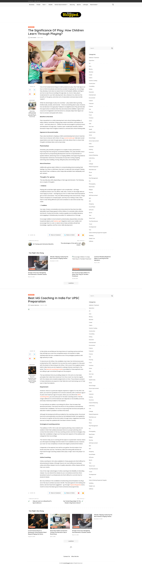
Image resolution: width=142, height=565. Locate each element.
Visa (90, 229)
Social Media (92, 207)
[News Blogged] (71, 15)
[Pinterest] (30, 94)
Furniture (91, 118)
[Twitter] (34, 90)
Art (89, 63)
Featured (91, 103)
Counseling (91, 86)
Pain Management (93, 178)
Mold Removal (92, 169)
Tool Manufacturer (93, 221)
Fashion (91, 100)
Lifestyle (91, 163)
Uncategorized (92, 227)
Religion (91, 189)
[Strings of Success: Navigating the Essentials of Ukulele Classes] (38, 263)
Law (90, 161)
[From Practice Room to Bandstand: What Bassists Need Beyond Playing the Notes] (32, 370)
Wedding (91, 235)
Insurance (91, 152)
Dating (90, 89)
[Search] (113, 4)
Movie (90, 172)
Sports (90, 212)
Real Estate (92, 186)
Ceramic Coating (93, 80)
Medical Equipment (93, 166)
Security (91, 192)
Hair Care (91, 126)
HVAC (90, 143)
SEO (90, 198)
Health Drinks (92, 132)
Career (90, 75)
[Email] (34, 94)
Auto (90, 66)
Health (90, 129)
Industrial (91, 146)
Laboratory (92, 158)
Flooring (91, 112)
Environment (92, 98)
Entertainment (92, 95)
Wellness (91, 241)
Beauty (90, 69)
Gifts (90, 123)
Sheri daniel (33, 37)
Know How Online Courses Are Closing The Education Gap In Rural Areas (32, 113)
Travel (90, 224)
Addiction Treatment (94, 57)
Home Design (92, 138)
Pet (90, 181)
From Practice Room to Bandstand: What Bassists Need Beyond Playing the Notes (32, 379)
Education (31, 27)
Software (91, 209)
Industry (91, 149)
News (90, 175)
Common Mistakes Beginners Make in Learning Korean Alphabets (102, 258)
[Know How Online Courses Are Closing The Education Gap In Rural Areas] (32, 106)
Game (90, 120)
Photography (92, 184)
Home (90, 135)
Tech (90, 215)
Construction (92, 83)
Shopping (91, 204)
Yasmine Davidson (34, 305)
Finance (91, 106)
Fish (90, 109)
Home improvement (94, 141)
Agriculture (91, 60)
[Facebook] (30, 90)
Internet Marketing (93, 155)
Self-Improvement (93, 195)
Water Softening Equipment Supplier (98, 232)
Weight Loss (92, 238)
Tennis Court (92, 218)
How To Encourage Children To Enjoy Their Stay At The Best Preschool (81, 274)
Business (91, 72)
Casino (90, 77)
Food (90, 115)
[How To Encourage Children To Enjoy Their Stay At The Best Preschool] (82, 263)
